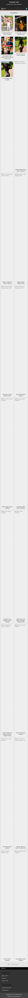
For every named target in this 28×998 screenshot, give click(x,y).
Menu (4, 8)
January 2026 (5, 981)
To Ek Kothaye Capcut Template (7, 79)
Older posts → (16, 964)
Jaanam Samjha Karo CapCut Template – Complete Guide (7, 734)
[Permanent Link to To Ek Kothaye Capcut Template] (7, 69)
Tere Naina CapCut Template (7, 847)
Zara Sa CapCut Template (7, 959)
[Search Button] (26, 8)
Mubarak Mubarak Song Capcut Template (20, 170)
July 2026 (4, 978)
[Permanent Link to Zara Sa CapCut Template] (7, 903)
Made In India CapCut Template (7, 507)
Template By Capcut (6, 987)
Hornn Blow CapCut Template (20, 395)
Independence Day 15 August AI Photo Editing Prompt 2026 (7, 57)
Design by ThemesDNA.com (14, 996)
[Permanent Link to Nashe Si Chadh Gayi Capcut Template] (7, 227)
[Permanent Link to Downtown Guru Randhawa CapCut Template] (7, 564)
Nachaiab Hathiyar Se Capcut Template (7, 33)
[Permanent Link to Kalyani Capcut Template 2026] (21, 227)
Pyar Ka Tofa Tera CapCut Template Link (20, 847)
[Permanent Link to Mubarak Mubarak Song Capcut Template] (21, 114)
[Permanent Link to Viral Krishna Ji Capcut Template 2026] (21, 23)
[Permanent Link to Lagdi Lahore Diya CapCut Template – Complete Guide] (21, 564)
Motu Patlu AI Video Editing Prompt (7, 395)
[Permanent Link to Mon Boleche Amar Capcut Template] (21, 44)
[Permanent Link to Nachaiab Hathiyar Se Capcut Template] (7, 23)
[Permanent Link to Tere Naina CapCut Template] (7, 791)
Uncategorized (5, 990)
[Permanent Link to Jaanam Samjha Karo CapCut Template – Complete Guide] (7, 677)
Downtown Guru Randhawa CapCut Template (7, 620)
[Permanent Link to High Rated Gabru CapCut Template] (21, 451)
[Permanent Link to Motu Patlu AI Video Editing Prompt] (7, 339)
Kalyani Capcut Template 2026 (20, 282)
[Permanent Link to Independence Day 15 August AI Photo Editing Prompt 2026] (7, 45)
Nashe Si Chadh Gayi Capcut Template (7, 282)
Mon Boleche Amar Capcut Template (20, 54)
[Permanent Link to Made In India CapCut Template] (7, 451)
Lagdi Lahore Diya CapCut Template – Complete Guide (20, 620)
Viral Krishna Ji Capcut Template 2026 (20, 33)
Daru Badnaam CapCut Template (21, 959)
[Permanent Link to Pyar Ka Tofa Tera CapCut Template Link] (21, 791)
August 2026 (5, 976)
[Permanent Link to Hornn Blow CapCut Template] (21, 339)
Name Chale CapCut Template (20, 733)
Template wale (14, 2)
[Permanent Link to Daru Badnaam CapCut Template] (21, 903)
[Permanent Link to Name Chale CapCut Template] (21, 677)
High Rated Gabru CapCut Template (21, 507)
